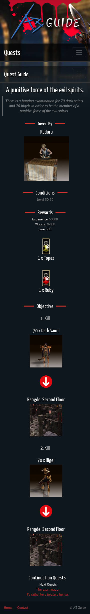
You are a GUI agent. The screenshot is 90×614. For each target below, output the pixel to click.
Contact (22, 608)
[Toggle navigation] (79, 52)
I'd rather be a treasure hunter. (48, 594)
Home (8, 608)
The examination (48, 589)
